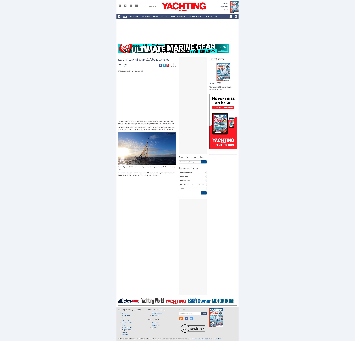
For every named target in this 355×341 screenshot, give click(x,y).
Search (204, 162)
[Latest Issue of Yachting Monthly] (234, 7)
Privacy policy (208, 338)
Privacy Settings (217, 338)
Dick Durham (122, 64)
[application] (147, 148)
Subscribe (225, 3)
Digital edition (224, 6)
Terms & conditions (198, 338)
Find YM (226, 10)
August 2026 (215, 83)
